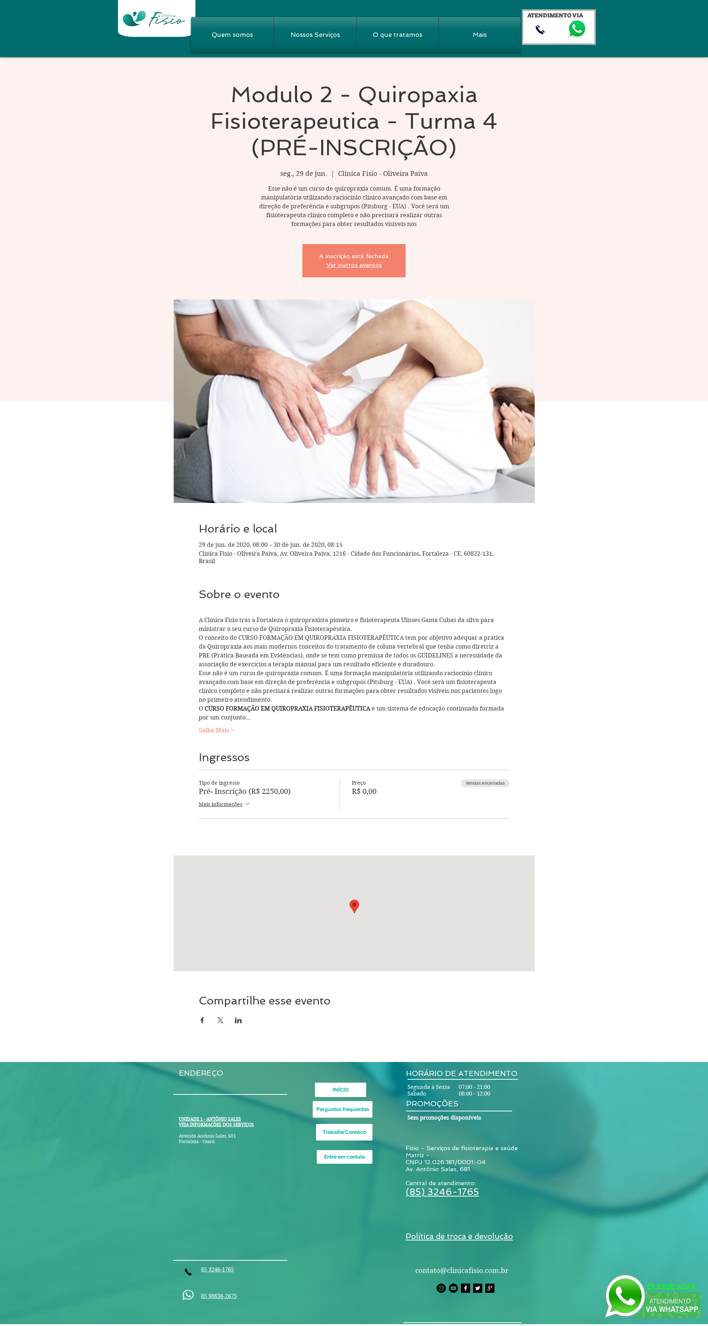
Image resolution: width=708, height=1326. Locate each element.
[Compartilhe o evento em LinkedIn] (238, 1020)
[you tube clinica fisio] (453, 1288)
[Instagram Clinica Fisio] (441, 1288)
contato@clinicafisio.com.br (462, 1270)
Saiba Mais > (216, 730)
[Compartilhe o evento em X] (220, 1020)
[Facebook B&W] (465, 1288)
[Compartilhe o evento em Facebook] (202, 1020)
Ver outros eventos (354, 264)
